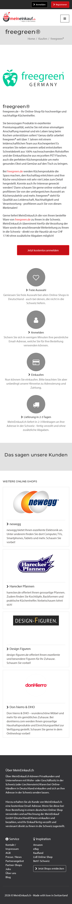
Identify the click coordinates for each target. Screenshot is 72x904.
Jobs (8, 869)
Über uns (11, 873)
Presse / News (14, 857)
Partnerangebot (15, 861)
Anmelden (41, 4)
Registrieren (61, 4)
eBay (36, 849)
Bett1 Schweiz (41, 861)
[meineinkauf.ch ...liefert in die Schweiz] (19, 17)
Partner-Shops (14, 865)
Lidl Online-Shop (43, 857)
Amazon (38, 844)
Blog (8, 877)
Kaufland (38, 853)
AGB (8, 853)
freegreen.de (15, 171)
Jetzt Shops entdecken (51, 868)
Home (31, 38)
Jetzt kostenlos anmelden (43, 250)
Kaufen (42, 38)
